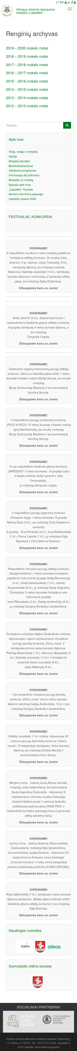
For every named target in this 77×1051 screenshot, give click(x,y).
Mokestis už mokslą (21, 180)
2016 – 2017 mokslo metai (27, 72)
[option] (21, 1019)
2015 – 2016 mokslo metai (27, 81)
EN (62, 2)
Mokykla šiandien (19, 161)
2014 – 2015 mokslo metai (27, 89)
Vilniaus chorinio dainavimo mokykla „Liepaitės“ (35, 11)
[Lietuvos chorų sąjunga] (21, 1021)
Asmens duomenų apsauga (26, 194)
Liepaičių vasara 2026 (22, 199)
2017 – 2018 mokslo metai (27, 64)
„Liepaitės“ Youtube (21, 189)
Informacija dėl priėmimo (24, 175)
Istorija (13, 156)
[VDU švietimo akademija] (56, 1019)
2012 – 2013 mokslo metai (27, 105)
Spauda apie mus (20, 185)
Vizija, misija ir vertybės (23, 152)
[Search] (67, 125)
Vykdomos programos (22, 170)
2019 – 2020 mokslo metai (27, 47)
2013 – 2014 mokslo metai (27, 97)
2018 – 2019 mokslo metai (27, 56)
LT (57, 2)
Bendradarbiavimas (21, 166)
